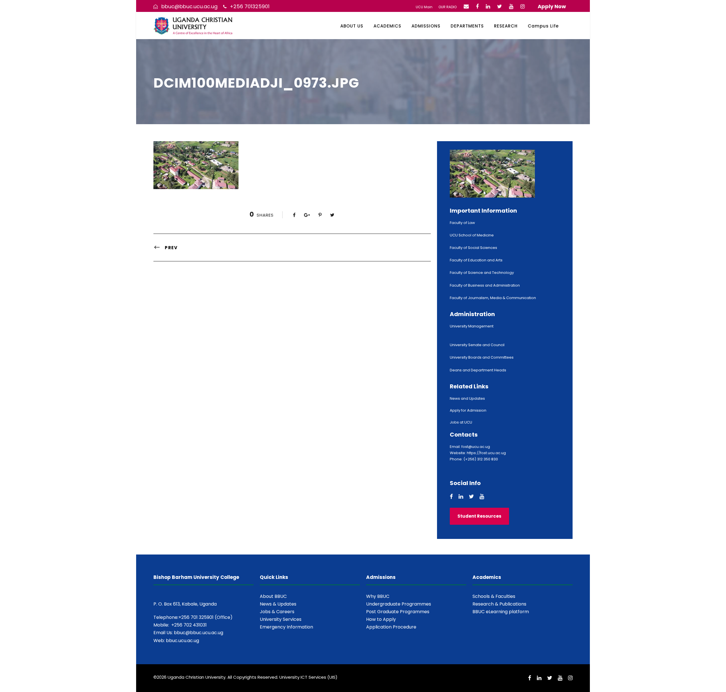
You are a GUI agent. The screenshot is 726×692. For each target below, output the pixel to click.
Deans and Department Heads (478, 370)
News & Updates (278, 604)
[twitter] (499, 6)
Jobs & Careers (277, 611)
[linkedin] (488, 6)
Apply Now (552, 6)
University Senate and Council (477, 345)
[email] (466, 6)
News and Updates (467, 398)
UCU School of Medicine (472, 235)
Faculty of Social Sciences (473, 247)
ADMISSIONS (425, 26)
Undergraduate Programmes (398, 604)
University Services (280, 619)
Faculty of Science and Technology (482, 272)
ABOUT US (351, 26)
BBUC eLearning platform (500, 611)
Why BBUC (377, 596)
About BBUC (273, 596)
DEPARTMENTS (467, 26)
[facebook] (477, 6)
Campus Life (543, 26)
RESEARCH (506, 26)
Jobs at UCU (461, 422)
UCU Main (424, 7)
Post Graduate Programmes (397, 611)
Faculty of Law (462, 222)
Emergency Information (286, 627)
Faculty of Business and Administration (485, 285)
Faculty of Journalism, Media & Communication (493, 297)
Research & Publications (499, 604)
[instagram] (522, 6)
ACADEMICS (387, 26)
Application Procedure (391, 627)
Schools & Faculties (493, 596)
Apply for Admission (468, 410)
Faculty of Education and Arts (476, 260)
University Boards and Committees (482, 357)
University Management (471, 326)
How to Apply (381, 619)
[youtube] (511, 6)
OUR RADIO (447, 7)
